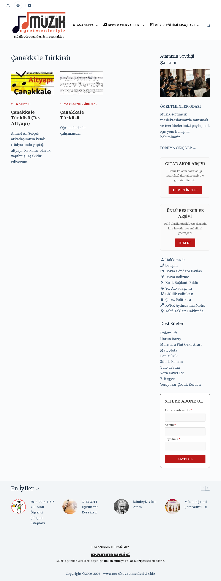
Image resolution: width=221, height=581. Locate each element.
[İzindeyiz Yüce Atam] (121, 506)
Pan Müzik (169, 356)
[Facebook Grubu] (18, 5)
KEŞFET (185, 243)
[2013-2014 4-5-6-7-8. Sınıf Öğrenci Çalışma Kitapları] (18, 506)
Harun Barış (170, 338)
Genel (77, 104)
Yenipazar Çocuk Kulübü (180, 384)
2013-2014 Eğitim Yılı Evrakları (90, 507)
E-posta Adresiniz (178, 410)
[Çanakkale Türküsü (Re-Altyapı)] (32, 83)
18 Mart (66, 104)
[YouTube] (29, 5)
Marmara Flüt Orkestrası (181, 344)
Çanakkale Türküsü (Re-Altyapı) (25, 117)
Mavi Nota (168, 350)
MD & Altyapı (20, 104)
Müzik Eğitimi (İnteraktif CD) (196, 504)
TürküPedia (170, 367)
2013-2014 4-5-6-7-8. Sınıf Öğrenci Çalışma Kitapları (42, 512)
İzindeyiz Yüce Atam (144, 504)
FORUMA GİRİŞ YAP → (178, 147)
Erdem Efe (169, 333)
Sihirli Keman (171, 361)
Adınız (170, 425)
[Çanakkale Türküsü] (81, 83)
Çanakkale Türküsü (72, 115)
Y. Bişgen (167, 378)
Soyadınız (172, 439)
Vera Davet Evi (172, 373)
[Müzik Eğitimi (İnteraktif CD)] (172, 506)
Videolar (90, 104)
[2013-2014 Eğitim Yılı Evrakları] (69, 506)
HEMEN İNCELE (185, 190)
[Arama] (208, 25)
